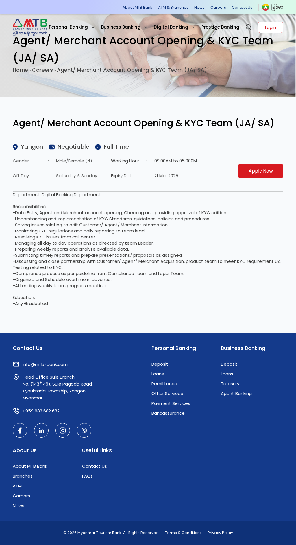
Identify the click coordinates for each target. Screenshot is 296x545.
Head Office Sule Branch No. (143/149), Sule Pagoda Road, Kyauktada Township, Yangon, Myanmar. (58, 387)
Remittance (164, 384)
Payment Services (170, 403)
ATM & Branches (173, 7)
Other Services (167, 393)
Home (20, 70)
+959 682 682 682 (41, 411)
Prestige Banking (220, 27)
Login (270, 27)
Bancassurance (168, 413)
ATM (17, 486)
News (199, 7)
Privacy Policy (220, 532)
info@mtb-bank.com (45, 364)
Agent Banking (236, 393)
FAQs (87, 476)
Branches (23, 476)
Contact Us (242, 7)
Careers (218, 7)
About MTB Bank (137, 7)
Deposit (159, 364)
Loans (157, 374)
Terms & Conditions (183, 532)
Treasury (230, 384)
